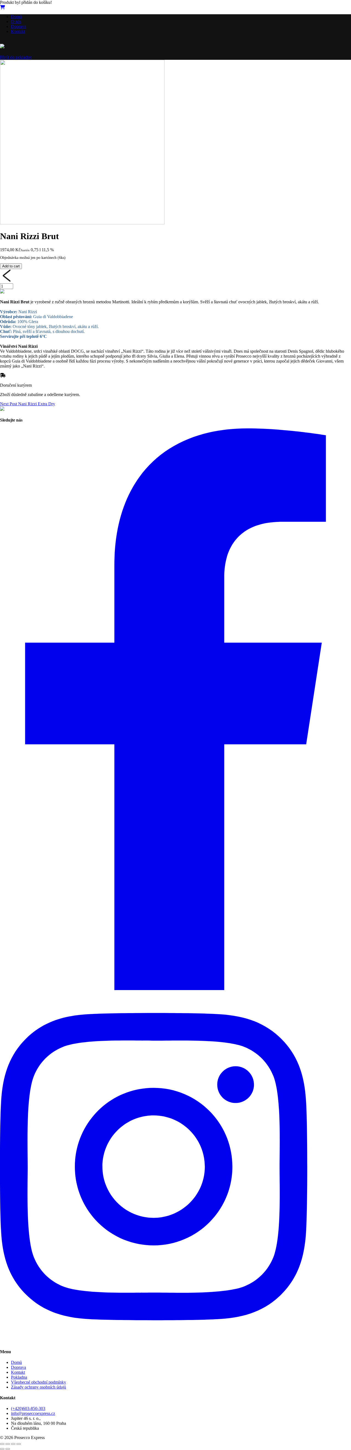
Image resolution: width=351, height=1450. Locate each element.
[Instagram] (175, 1340)
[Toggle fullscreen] (13, 1444)
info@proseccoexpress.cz (33, 1413)
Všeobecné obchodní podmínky (38, 1382)
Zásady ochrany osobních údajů (38, 1387)
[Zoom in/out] (18, 1444)
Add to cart (11, 266)
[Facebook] (175, 988)
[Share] (7, 1444)
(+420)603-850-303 (28, 1408)
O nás (16, 21)
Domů (16, 16)
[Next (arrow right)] (7, 1449)
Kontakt (18, 31)
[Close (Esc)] (2, 1444)
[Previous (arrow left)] (2, 1449)
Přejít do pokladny (16, 57)
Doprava (18, 26)
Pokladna (19, 1377)
